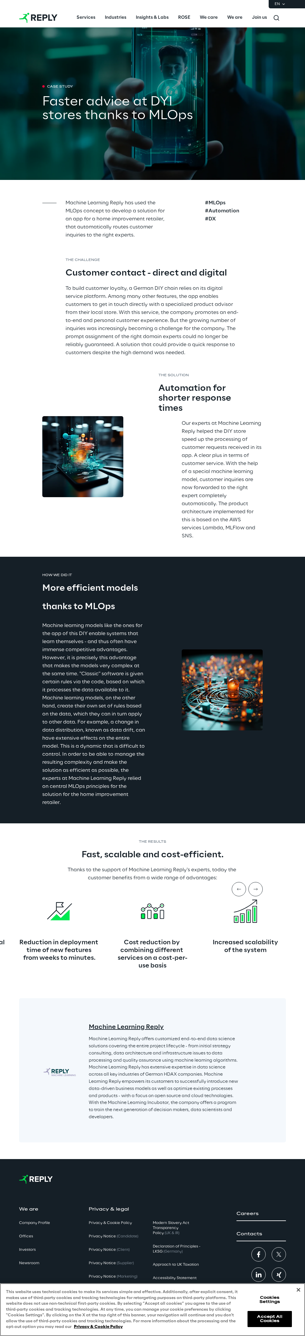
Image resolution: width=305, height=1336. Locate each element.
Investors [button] (27, 1250)
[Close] (298, 1289)
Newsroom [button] (29, 1263)
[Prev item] (239, 889)
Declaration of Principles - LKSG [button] (176, 1249)
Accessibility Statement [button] (175, 1278)
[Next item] (255, 889)
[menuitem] (86, 17)
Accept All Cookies (269, 1319)
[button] (261, 1214)
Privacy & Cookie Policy (98, 1327)
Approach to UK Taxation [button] (176, 1265)
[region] (152, 1309)
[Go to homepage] (38, 17)
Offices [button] (26, 1236)
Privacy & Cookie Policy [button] (110, 1223)
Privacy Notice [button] (113, 1236)
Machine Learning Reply (126, 1027)
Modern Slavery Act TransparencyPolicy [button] (171, 1228)
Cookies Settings (269, 1300)
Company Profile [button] (34, 1223)
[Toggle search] (276, 17)
